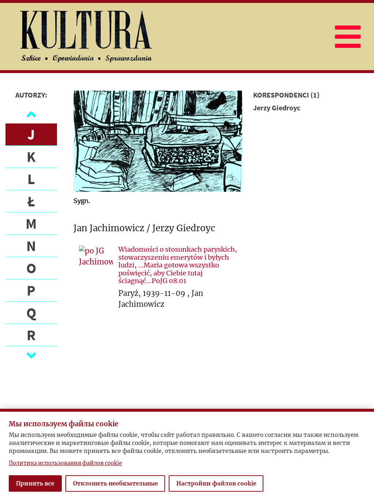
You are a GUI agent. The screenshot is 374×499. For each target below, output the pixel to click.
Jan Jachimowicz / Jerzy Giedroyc (144, 228)
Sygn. (81, 200)
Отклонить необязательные (115, 483)
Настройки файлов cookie (216, 483)
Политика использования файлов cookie (65, 463)
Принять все (35, 483)
